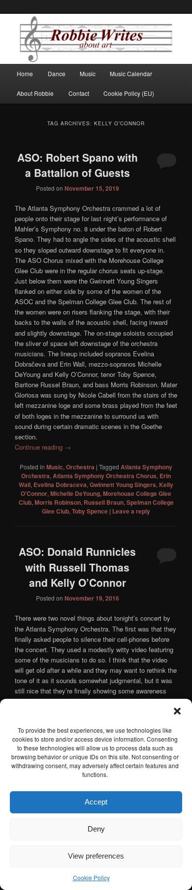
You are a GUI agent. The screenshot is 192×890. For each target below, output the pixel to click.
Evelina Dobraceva (60, 484)
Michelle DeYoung (75, 493)
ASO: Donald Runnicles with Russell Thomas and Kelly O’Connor (77, 567)
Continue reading (43, 447)
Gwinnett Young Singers (123, 484)
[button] (177, 711)
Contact (78, 93)
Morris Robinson (57, 502)
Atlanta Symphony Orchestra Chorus (105, 475)
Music (88, 73)
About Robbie (35, 93)
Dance (56, 73)
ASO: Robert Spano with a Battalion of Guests (77, 165)
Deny (96, 829)
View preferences (96, 856)
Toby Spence (90, 511)
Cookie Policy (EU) (128, 93)
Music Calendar (131, 73)
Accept (96, 802)
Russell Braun (104, 502)
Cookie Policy (91, 877)
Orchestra (80, 466)
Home (25, 73)
